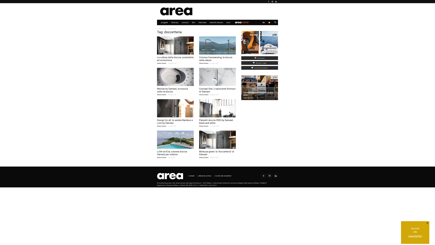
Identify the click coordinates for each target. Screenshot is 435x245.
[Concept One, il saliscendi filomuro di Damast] (217, 77)
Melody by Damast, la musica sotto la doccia (172, 90)
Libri (193, 22)
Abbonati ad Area (205, 176)
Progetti (164, 22)
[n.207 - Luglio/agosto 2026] (250, 43)
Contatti (192, 176)
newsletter (415, 236)
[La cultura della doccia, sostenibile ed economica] (175, 45)
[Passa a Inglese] (264, 22)
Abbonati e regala (260, 63)
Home (159, 29)
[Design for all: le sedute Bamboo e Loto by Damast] (175, 108)
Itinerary (174, 22)
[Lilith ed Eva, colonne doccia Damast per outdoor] (175, 140)
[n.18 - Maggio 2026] (269, 43)
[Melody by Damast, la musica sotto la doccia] (175, 77)
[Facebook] (268, 1)
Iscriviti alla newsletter (261, 68)
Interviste (202, 22)
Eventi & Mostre (216, 22)
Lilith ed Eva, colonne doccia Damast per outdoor (172, 153)
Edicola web (261, 58)
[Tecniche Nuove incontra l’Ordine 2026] (259, 87)
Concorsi (185, 22)
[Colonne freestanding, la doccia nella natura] (217, 45)
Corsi (228, 22)
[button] (275, 23)
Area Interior (242, 22)
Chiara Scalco (161, 63)
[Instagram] (272, 1)
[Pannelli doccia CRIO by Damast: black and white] (217, 108)
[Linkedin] (276, 1)
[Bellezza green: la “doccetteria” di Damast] (217, 140)
